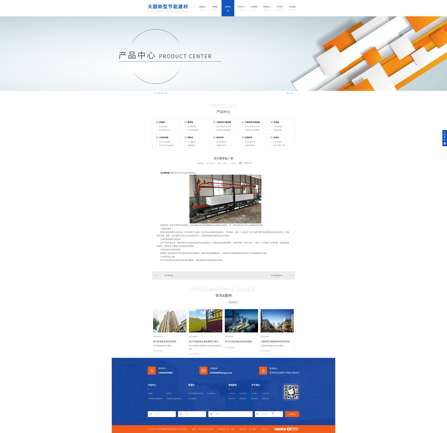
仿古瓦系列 (173, 93)
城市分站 (243, 429)
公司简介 (254, 393)
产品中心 (223, 112)
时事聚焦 (242, 399)
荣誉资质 (254, 399)
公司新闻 (232, 393)
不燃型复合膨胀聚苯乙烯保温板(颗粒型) (174, 399)
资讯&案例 (223, 295)
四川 (250, 429)
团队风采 (265, 399)
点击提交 (292, 414)
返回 (288, 93)
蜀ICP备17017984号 (205, 429)
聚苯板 (168, 393)
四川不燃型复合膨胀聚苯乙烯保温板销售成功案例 (204, 341)
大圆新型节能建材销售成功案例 (275, 341)
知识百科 (232, 399)
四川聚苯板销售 (276, 275)
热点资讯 (233, 302)
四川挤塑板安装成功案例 (164, 341)
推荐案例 (214, 302)
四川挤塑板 (192, 399)
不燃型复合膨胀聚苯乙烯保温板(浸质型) (156, 399)
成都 (254, 429)
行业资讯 (242, 393)
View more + (158, 351)
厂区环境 (265, 393)
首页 (166, 93)
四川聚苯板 (165, 173)
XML (233, 429)
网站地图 (222, 429)
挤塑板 (150, 393)
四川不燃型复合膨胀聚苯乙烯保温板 (196, 393)
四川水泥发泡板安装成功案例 (238, 341)
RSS (228, 429)
